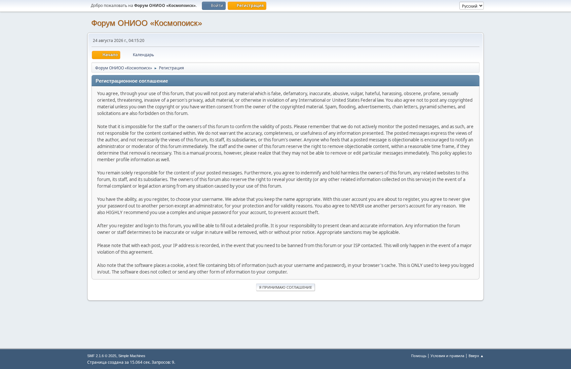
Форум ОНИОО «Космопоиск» (146, 22)
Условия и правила (447, 355)
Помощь (418, 355)
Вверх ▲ (476, 355)
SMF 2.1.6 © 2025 (101, 356)
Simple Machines (131, 356)
